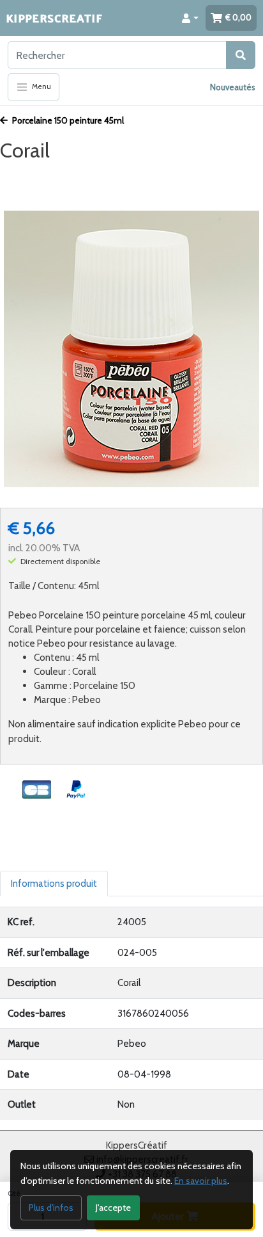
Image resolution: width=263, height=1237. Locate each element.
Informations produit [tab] (54, 883)
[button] (190, 18)
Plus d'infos (51, 1207)
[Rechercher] (240, 55)
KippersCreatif (54, 17)
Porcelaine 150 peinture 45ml (67, 120)
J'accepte (113, 1207)
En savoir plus (200, 1180)
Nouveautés (232, 87)
